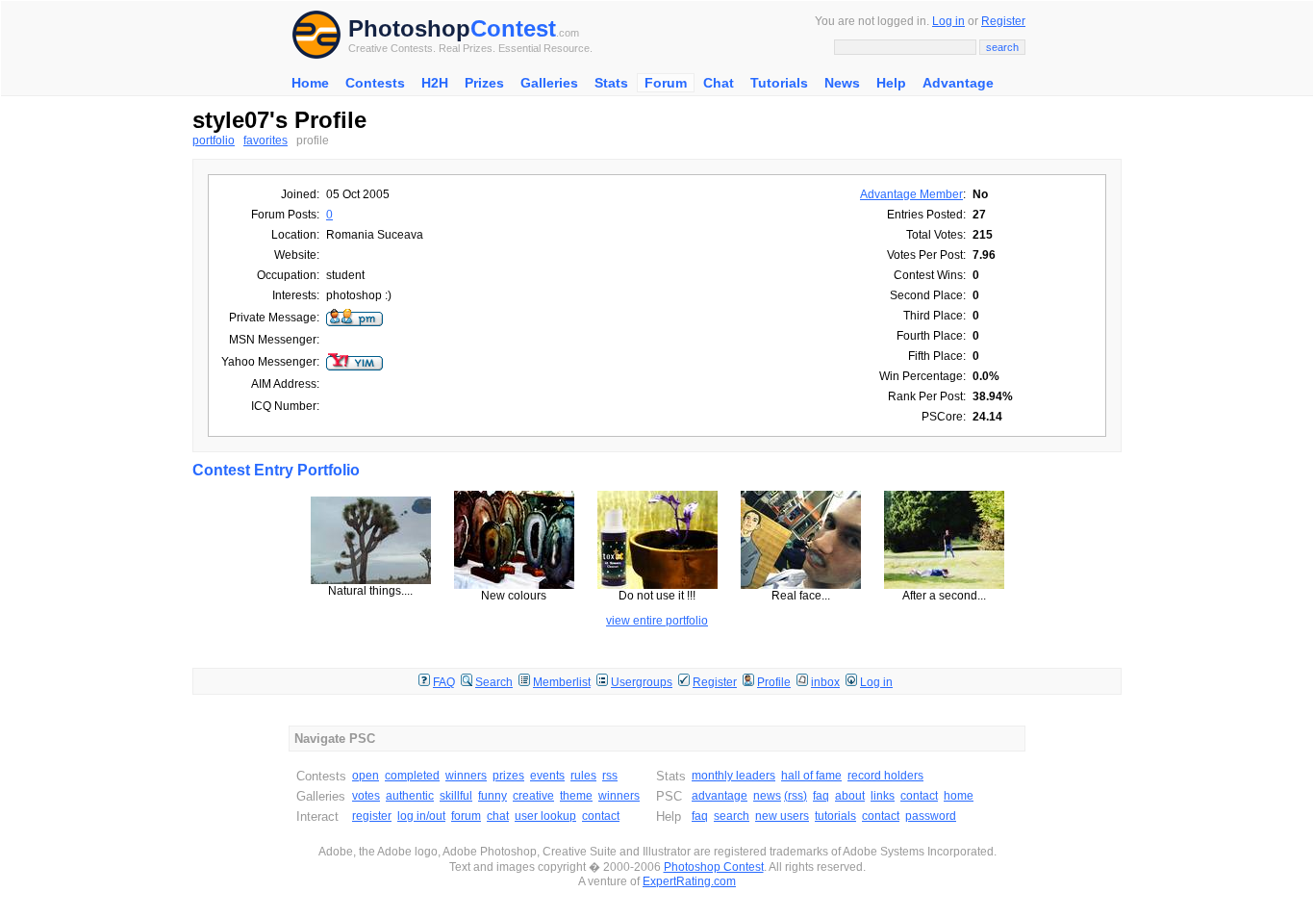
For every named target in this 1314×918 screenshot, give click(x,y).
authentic (410, 796)
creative (533, 796)
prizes (508, 775)
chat (498, 816)
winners (466, 775)
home (958, 796)
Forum (665, 82)
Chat (718, 82)
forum (466, 816)
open (365, 775)
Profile (774, 682)
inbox (825, 682)
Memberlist (562, 682)
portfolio (213, 140)
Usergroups (641, 682)
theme (576, 796)
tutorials (835, 816)
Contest (513, 28)
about (850, 796)
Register (1003, 21)
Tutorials (779, 82)
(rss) (795, 796)
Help (891, 82)
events (547, 775)
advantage (719, 796)
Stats (611, 82)
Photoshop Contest (714, 867)
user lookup (545, 816)
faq (821, 796)
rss (610, 775)
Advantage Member (911, 194)
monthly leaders (733, 775)
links (883, 796)
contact (600, 816)
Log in (948, 21)
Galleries (549, 82)
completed (412, 775)
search (731, 816)
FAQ (444, 682)
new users (782, 816)
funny (492, 796)
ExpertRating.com (689, 881)
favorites (265, 140)
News (842, 82)
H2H (434, 82)
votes (366, 796)
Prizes (484, 82)
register (372, 816)
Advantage (958, 82)
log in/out (421, 816)
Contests (375, 82)
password (930, 816)
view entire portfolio (657, 620)
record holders (885, 775)
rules (583, 775)
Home (310, 82)
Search (494, 682)
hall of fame (811, 775)
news (767, 796)
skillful (456, 796)
